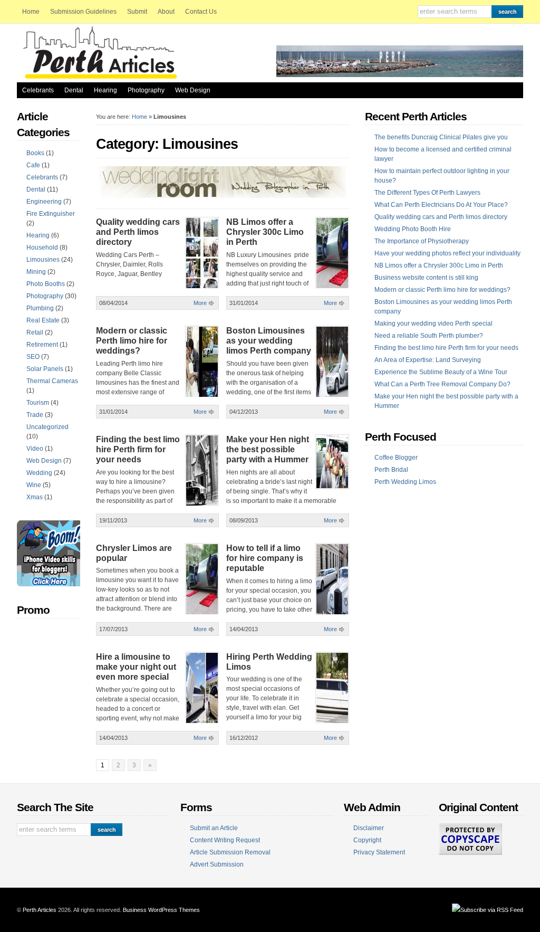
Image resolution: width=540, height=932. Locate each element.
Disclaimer (368, 828)
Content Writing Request (225, 840)
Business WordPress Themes (161, 910)
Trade (34, 415)
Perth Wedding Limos (405, 482)
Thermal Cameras (52, 381)
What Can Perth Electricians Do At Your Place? (441, 204)
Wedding (39, 473)
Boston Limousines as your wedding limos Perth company (268, 340)
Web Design (192, 90)
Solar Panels (44, 369)
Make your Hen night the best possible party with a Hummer (267, 449)
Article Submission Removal (230, 852)
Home (31, 11)
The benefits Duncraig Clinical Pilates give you (441, 137)
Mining (36, 271)
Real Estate (43, 320)
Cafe (33, 165)
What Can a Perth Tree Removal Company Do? (442, 384)
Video (34, 448)
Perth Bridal (391, 469)
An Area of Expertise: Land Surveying (427, 360)
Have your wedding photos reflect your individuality (447, 253)
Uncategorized (47, 427)
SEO (33, 356)
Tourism (37, 402)
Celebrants (38, 90)
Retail (34, 332)
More (200, 303)
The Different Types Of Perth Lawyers (427, 192)
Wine (33, 485)
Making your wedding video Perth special (433, 323)
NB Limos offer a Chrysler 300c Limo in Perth (265, 231)
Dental (73, 90)
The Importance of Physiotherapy (421, 241)
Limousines (43, 259)
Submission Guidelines (83, 11)
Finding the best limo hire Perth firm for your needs (138, 449)
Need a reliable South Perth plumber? (428, 335)
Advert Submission (217, 864)
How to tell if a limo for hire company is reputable (264, 558)
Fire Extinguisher (50, 213)
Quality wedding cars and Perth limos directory (138, 231)
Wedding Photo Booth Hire (412, 229)
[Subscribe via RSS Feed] (487, 910)
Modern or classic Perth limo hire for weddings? (131, 340)
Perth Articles (39, 910)
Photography (146, 90)
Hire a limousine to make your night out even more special (136, 666)
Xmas (34, 497)
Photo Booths (45, 284)
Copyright (367, 840)
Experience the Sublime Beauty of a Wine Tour (440, 372)
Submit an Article (214, 828)
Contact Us (201, 11)
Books (35, 153)
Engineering (44, 201)
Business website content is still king (426, 277)
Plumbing (40, 308)
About (166, 11)
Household (42, 247)
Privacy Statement (379, 852)
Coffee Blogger (396, 457)
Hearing (105, 90)
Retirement (42, 344)
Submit (137, 11)
